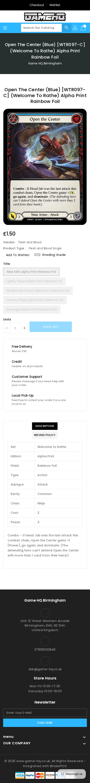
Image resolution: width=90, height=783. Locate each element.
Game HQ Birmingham (45, 63)
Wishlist (54, 5)
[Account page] (75, 28)
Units (7, 319)
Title (6, 264)
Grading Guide (54, 255)
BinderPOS (58, 766)
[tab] (45, 426)
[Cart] (84, 28)
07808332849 (45, 649)
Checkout (37, 5)
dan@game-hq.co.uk (45, 669)
